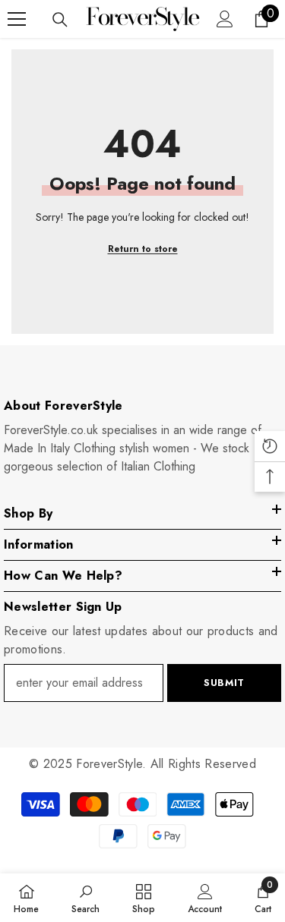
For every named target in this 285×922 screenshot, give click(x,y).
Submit (224, 682)
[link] (85, 897)
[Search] (60, 20)
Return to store (143, 249)
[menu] (17, 19)
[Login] (225, 19)
